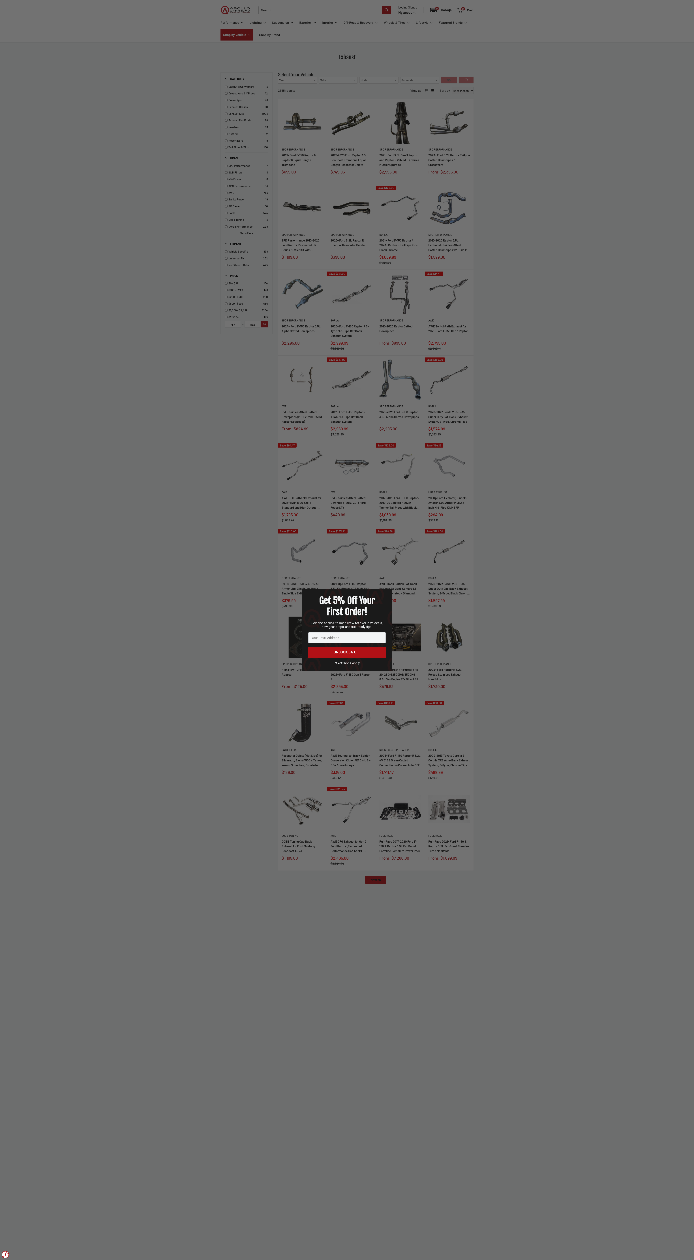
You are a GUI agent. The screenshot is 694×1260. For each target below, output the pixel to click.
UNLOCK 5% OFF (347, 652)
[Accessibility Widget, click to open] (5, 1254)
